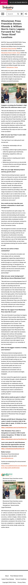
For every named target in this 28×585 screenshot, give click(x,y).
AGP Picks (4, 2)
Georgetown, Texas (12, 67)
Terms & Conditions (20, 579)
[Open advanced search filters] (21, 14)
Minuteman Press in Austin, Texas (10, 52)
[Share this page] (26, 13)
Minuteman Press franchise (9, 48)
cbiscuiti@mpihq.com (7, 458)
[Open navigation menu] (2, 13)
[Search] (18, 14)
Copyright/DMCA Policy (9, 582)
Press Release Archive (16, 576)
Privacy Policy (22, 582)
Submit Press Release (8, 579)
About (7, 576)
